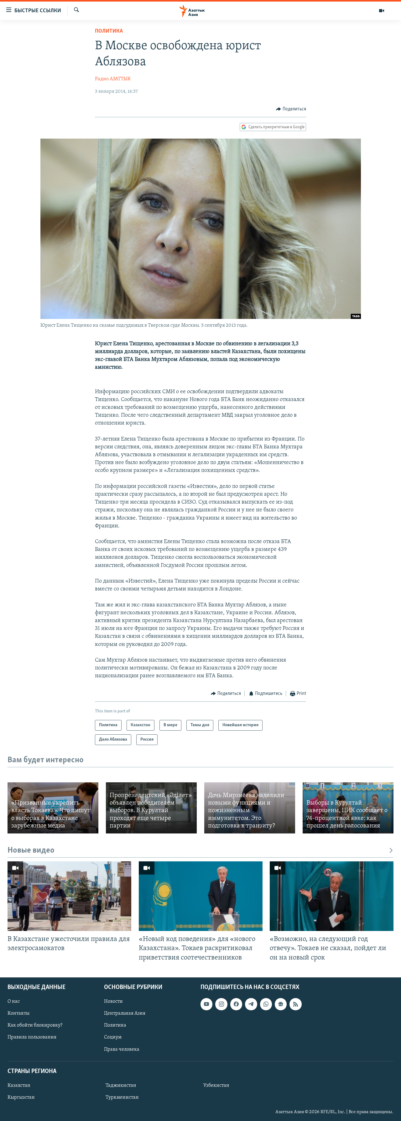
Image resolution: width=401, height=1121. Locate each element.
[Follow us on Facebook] (236, 1004)
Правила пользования (32, 1037)
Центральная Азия (124, 1013)
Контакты (18, 1013)
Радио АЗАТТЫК (113, 79)
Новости (113, 1001)
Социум (113, 1037)
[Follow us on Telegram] (251, 1004)
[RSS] (295, 1004)
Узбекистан (216, 1085)
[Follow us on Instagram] (221, 1004)
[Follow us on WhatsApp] (266, 1004)
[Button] (291, 109)
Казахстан (19, 1085)
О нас (14, 1001)
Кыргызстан (21, 1097)
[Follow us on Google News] (281, 1004)
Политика (109, 31)
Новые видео (31, 850)
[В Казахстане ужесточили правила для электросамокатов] (69, 896)
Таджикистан (121, 1085)
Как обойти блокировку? (35, 1025)
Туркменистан (122, 1097)
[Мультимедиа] (381, 10)
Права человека (121, 1049)
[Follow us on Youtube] (206, 1004)
